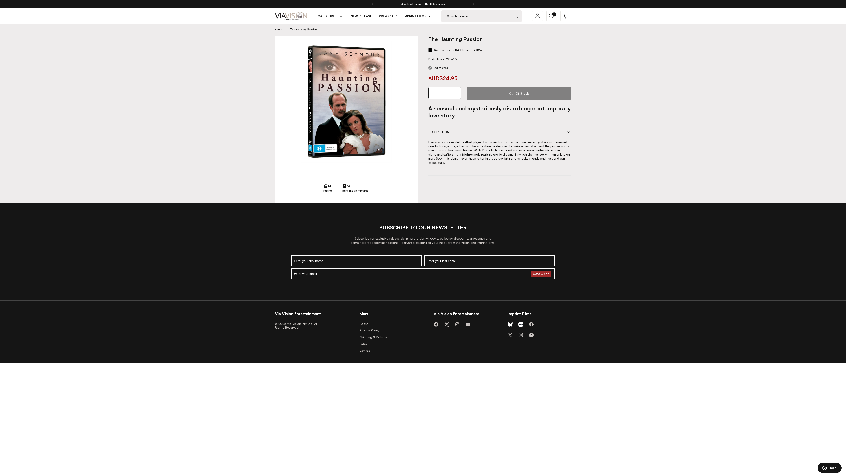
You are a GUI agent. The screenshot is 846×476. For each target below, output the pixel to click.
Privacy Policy (369, 330)
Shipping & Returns (373, 337)
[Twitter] (446, 324)
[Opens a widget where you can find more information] (829, 468)
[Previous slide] (372, 4)
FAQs (363, 344)
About (364, 323)
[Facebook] (436, 324)
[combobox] (476, 16)
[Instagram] (457, 324)
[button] (551, 16)
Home (278, 29)
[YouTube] (468, 324)
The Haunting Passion (303, 29)
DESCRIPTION (438, 132)
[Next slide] (474, 4)
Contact (366, 350)
